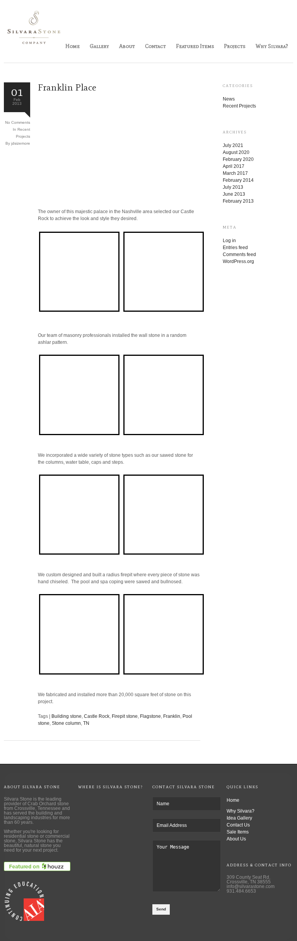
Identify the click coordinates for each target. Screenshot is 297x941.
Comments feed (239, 254)
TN (86, 723)
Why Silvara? (272, 46)
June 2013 (234, 194)
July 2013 (233, 187)
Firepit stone (125, 716)
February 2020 (238, 159)
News (229, 99)
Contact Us (238, 825)
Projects (235, 46)
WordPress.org (238, 261)
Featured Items (195, 46)
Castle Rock (96, 716)
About (127, 46)
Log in (229, 240)
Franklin (171, 716)
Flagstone (150, 716)
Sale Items (238, 832)
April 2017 (233, 166)
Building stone (66, 716)
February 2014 (238, 180)
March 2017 (235, 173)
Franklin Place (67, 87)
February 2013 (238, 201)
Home (72, 46)
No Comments (17, 122)
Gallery (99, 46)
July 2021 (233, 145)
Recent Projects (239, 106)
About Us (236, 839)
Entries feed (235, 247)
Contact (155, 46)
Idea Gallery (239, 818)
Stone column (66, 723)
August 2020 (236, 152)
